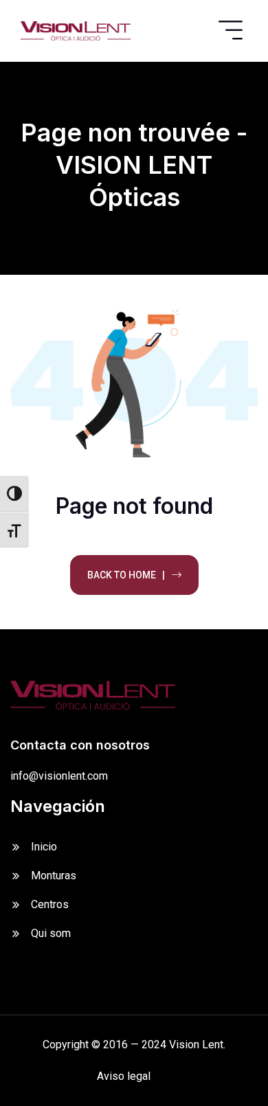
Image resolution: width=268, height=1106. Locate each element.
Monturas (53, 875)
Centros (50, 904)
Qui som (51, 933)
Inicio (44, 846)
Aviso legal (123, 1076)
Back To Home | (126, 574)
